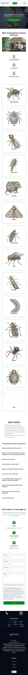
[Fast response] (14, 65)
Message (5, 573)
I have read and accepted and (14, 584)
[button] (24, 3)
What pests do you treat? (8, 459)
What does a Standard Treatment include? (13, 469)
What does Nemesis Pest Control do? (11, 448)
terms (17, 584)
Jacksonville (10, 621)
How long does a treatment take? (10, 464)
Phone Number (6, 567)
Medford (10, 622)
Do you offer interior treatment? (10, 473)
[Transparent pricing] (14, 56)
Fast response (14, 68)
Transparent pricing (14, 59)
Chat (14, 671)
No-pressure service (14, 76)
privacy (22, 584)
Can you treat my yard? (8, 497)
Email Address (6, 561)
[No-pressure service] (14, 73)
